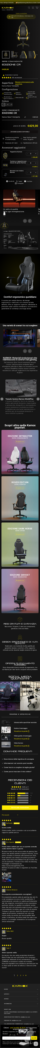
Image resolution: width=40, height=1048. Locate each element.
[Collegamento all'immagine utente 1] (6, 877)
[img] (6, 820)
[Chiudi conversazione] (38, 1026)
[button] (7, 77)
